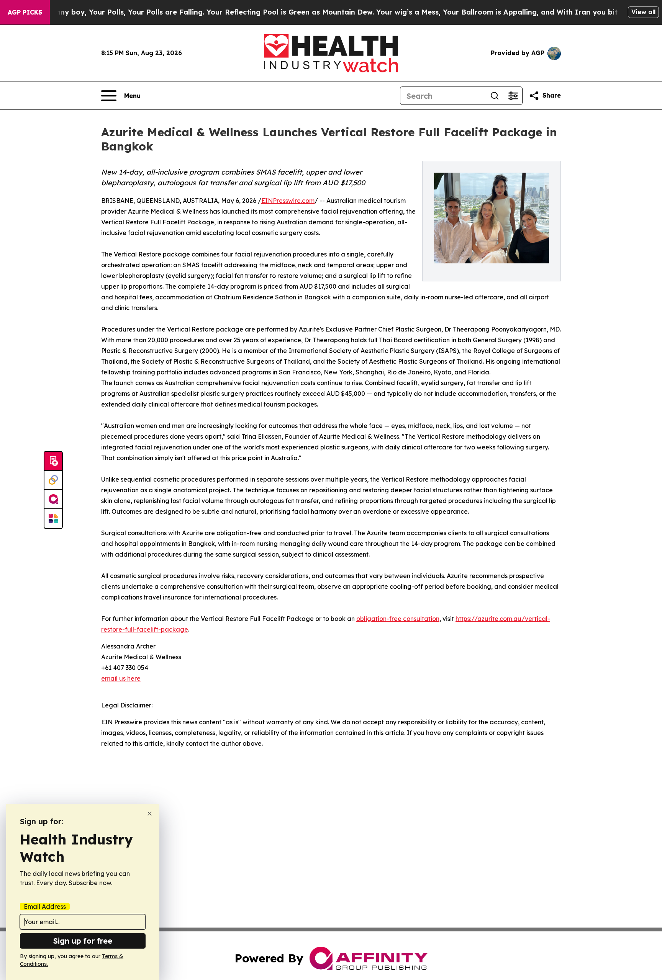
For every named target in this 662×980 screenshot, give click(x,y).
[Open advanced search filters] (513, 96)
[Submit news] (53, 461)
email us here (121, 678)
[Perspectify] (53, 480)
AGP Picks (25, 12)
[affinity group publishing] (53, 499)
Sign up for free (82, 941)
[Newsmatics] (53, 518)
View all (643, 12)
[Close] (149, 813)
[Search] (494, 96)
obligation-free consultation (397, 618)
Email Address (45, 906)
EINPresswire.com (288, 200)
